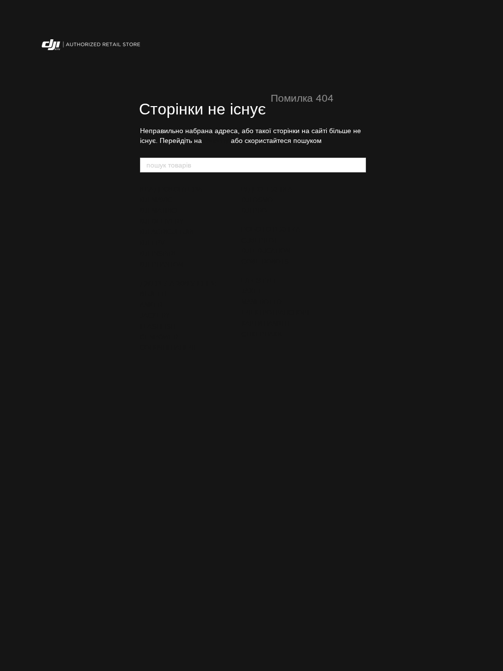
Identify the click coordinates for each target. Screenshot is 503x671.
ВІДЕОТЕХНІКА (266, 189)
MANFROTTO (261, 302)
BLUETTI (153, 294)
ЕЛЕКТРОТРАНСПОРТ (275, 312)
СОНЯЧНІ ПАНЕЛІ (167, 347)
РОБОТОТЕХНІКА (271, 229)
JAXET (251, 291)
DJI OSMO (257, 200)
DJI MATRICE (160, 210)
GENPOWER (159, 337)
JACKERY (155, 315)
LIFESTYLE (260, 280)
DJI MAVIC (156, 200)
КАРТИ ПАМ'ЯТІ (265, 323)
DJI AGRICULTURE (168, 232)
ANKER (151, 304)
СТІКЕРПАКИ (261, 334)
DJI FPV (152, 243)
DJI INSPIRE (159, 253)
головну (216, 140)
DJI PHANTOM (162, 264)
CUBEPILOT (259, 240)
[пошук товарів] (358, 165)
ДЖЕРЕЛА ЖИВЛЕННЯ (178, 283)
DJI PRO (254, 210)
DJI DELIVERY (162, 221)
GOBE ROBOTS (265, 261)
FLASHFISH (157, 326)
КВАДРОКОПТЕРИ (171, 189)
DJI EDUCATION (265, 250)
